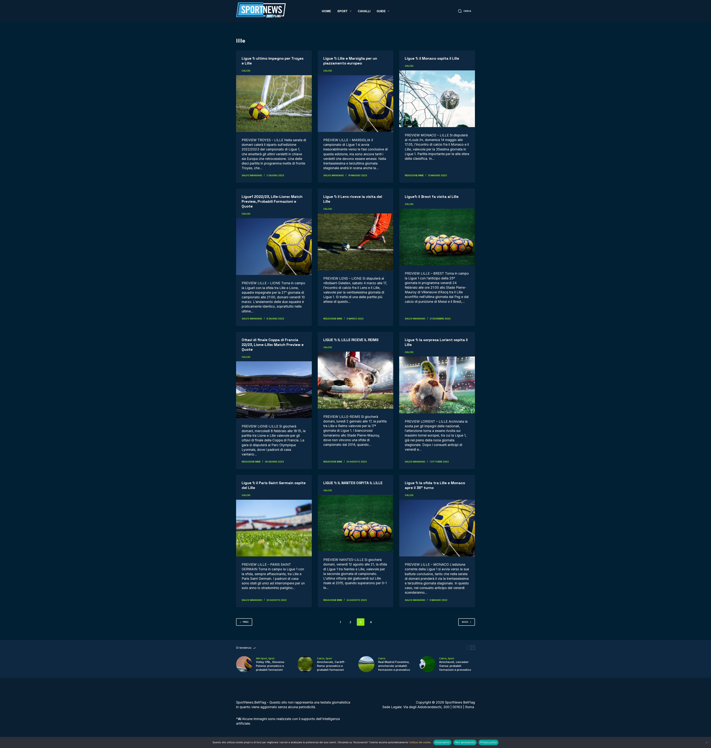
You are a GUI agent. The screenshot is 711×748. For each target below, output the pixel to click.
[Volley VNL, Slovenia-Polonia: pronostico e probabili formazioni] (244, 664)
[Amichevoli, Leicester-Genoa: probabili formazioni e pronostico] (427, 664)
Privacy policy (488, 742)
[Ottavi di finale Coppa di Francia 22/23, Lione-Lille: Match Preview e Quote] (274, 389)
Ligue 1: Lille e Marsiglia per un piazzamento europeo (350, 61)
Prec (246, 622)
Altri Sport (261, 658)
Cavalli (364, 11)
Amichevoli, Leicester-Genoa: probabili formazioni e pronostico (455, 665)
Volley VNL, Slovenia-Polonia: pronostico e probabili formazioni (270, 665)
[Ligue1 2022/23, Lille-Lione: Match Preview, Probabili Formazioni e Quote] (274, 246)
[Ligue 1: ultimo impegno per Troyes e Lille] (274, 103)
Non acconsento (465, 742)
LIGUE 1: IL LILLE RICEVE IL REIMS (350, 339)
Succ (465, 622)
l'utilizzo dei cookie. (420, 742)
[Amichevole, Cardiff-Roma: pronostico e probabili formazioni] (305, 664)
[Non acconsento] (706, 742)
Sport (342, 11)
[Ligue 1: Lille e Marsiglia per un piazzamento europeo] (355, 103)
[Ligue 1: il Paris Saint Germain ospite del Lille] (274, 528)
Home (326, 11)
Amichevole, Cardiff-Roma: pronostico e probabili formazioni (331, 665)
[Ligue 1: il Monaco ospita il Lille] (437, 98)
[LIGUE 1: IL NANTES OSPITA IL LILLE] (355, 523)
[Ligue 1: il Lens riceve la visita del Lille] (355, 241)
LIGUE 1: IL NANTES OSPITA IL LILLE (353, 482)
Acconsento (442, 742)
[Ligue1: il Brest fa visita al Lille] (437, 237)
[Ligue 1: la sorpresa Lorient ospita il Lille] (437, 384)
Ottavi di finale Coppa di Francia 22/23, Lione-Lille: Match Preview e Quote (273, 344)
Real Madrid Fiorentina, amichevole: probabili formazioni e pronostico (394, 665)
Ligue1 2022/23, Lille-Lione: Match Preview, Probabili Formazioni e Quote (272, 201)
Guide (381, 11)
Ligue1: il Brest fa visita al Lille (432, 196)
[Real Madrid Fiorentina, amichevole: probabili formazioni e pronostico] (366, 664)
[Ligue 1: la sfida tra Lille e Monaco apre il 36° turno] (437, 528)
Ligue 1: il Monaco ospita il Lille (432, 58)
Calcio (246, 70)
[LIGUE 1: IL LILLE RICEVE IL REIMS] (355, 380)
